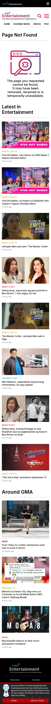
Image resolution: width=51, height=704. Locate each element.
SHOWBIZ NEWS (21, 24)
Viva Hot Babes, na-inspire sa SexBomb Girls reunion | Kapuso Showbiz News (25, 202)
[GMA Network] (5, 3)
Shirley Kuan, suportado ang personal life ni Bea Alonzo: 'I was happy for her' (24, 292)
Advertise (15, 680)
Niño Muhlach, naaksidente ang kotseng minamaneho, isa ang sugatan (23, 383)
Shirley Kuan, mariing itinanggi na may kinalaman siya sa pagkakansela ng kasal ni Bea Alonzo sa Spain (24, 431)
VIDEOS (37, 24)
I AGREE (14, 701)
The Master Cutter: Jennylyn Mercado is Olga (23, 337)
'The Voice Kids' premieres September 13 (24, 477)
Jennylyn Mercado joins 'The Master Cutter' (25, 246)
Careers (36, 680)
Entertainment (15, 4)
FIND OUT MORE (37, 701)
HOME (7, 24)
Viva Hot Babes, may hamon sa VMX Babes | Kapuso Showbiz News (25, 156)
